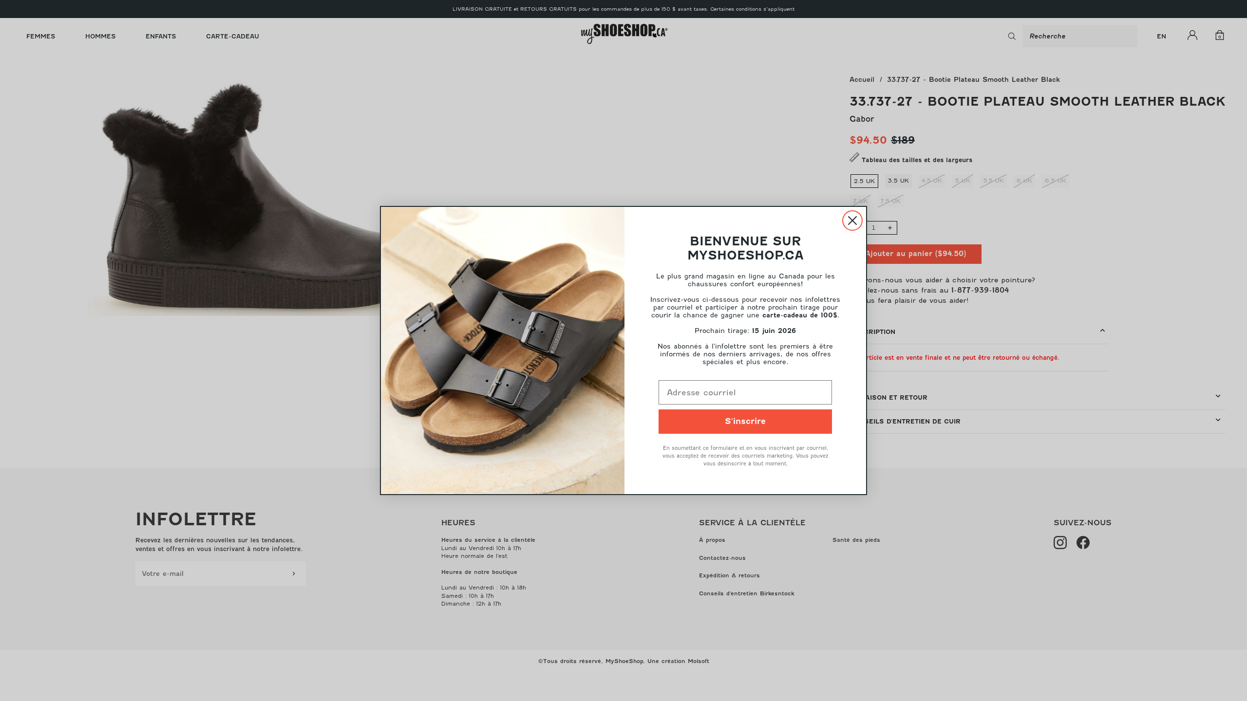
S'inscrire (745, 421)
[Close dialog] (852, 220)
